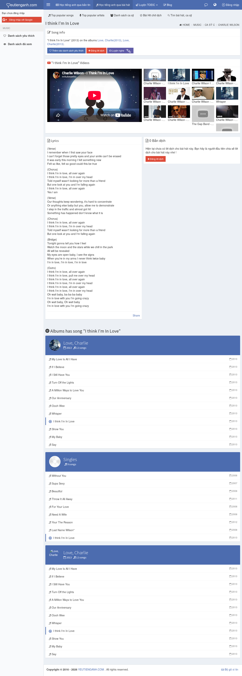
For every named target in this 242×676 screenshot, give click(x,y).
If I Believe (144, 367)
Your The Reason (144, 522)
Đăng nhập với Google (21, 19)
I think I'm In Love (62, 23)
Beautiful (144, 491)
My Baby (144, 437)
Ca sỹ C (210, 25)
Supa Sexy (144, 483)
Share (136, 315)
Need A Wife (144, 514)
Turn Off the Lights (144, 382)
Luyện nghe (121, 51)
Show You (144, 429)
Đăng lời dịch (97, 50)
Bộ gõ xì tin (231, 669)
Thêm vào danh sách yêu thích (68, 50)
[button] (48, 4)
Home (186, 25)
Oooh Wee (144, 406)
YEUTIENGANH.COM (91, 669)
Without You (144, 475)
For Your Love (144, 507)
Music (197, 25)
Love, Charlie (109, 40)
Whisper (144, 413)
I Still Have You (144, 375)
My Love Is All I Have (144, 359)
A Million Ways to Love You (144, 390)
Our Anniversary (144, 398)
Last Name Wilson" (144, 530)
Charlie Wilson (228, 25)
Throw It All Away (144, 499)
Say (144, 444)
